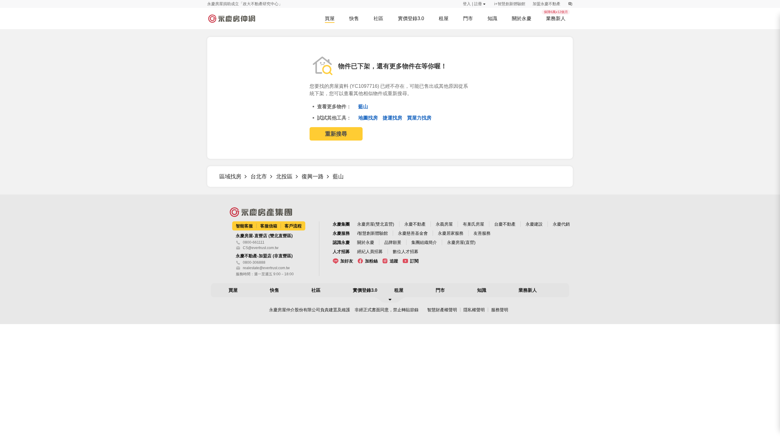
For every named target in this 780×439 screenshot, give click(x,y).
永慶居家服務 (450, 233)
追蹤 (394, 261)
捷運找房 (393, 117)
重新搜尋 (336, 134)
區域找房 (230, 176)
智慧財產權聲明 (442, 309)
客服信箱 (268, 225)
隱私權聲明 (474, 309)
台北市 (258, 176)
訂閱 (414, 261)
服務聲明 (499, 309)
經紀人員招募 (370, 251)
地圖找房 (368, 117)
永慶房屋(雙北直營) (375, 224)
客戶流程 (293, 225)
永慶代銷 (561, 224)
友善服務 (482, 233)
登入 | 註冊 (472, 4)
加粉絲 (371, 261)
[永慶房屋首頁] (231, 18)
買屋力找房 (419, 117)
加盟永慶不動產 (546, 4)
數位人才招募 (405, 251)
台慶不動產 (505, 224)
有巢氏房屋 (473, 224)
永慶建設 (534, 224)
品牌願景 (392, 242)
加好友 (346, 261)
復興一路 (313, 176)
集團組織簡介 (424, 242)
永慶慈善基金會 (413, 233)
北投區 (284, 176)
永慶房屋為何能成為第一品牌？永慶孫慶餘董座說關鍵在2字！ (261, 4)
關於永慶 (365, 242)
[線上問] (570, 4)
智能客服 (244, 225)
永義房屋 (444, 224)
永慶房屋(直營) (461, 242)
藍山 (363, 106)
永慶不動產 (415, 224)
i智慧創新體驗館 (372, 233)
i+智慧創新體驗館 (509, 4)
